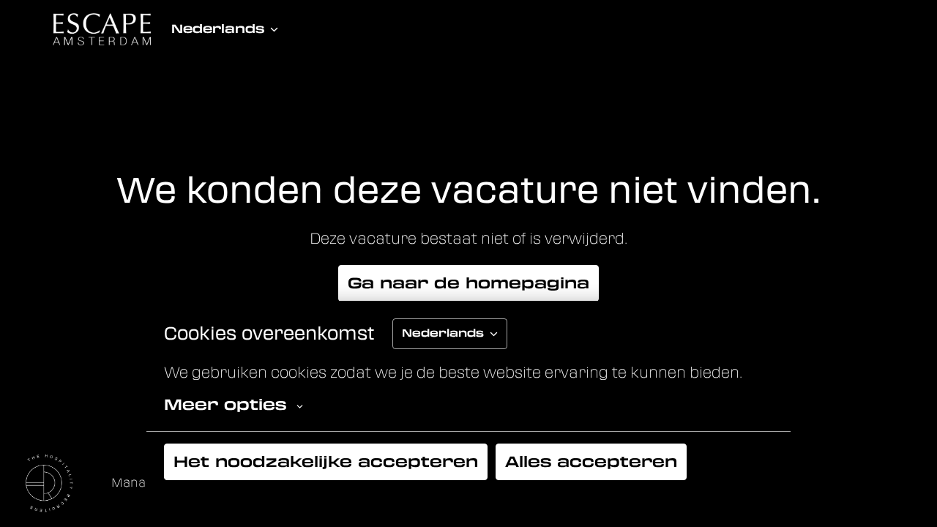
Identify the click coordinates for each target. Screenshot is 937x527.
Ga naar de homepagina (468, 283)
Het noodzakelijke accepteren (325, 462)
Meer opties (225, 405)
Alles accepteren (591, 462)
